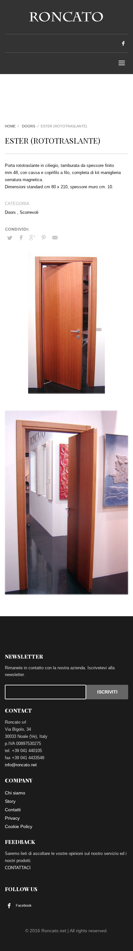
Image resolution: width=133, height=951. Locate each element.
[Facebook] (123, 43)
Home (10, 126)
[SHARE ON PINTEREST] (43, 238)
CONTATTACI (18, 867)
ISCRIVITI (107, 691)
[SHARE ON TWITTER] (10, 238)
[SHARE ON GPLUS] (32, 238)
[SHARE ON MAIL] (55, 238)
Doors (28, 126)
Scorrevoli (29, 212)
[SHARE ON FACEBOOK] (21, 238)
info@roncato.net (21, 764)
